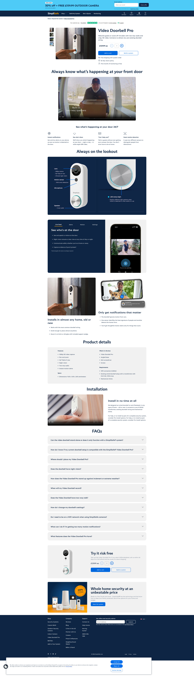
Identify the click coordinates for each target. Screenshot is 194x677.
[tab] (71, 224)
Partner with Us (71, 632)
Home (49, 18)
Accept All (117, 662)
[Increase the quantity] (121, 46)
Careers (68, 635)
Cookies (134, 654)
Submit (131, 622)
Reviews (68, 622)
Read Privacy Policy (134, 8)
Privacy (130, 654)
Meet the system (98, 604)
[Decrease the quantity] (111, 46)
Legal (126, 654)
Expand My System (57, 18)
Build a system (128, 53)
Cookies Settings (116, 670)
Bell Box (50, 640)
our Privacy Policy (129, 624)
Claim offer (144, 5)
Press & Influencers (72, 638)
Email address (118, 2)
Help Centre (86, 625)
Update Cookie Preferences (53, 657)
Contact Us (85, 622)
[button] (5, 666)
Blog (67, 625)
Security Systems (53, 622)
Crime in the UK (71, 628)
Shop (49, 618)
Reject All (116, 666)
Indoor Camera (52, 634)
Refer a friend (70, 647)
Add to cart (108, 53)
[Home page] (53, 13)
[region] (79, 666)
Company (69, 618)
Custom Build (52, 625)
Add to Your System (54, 644)
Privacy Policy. (69, 666)
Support (84, 618)
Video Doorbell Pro (54, 637)
